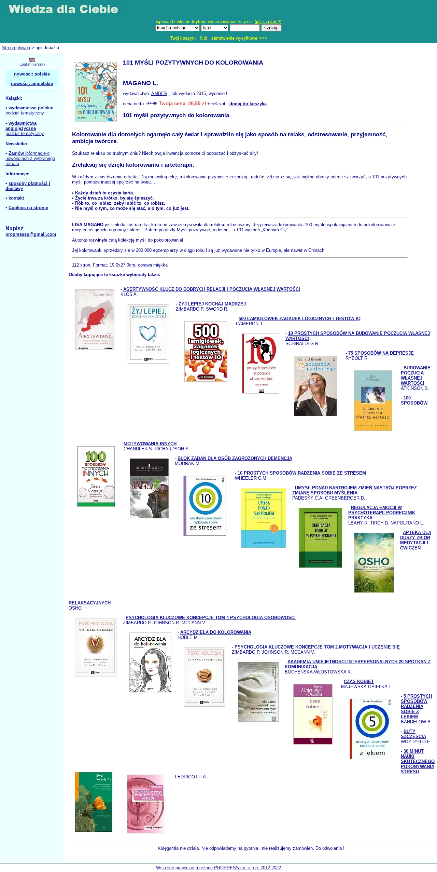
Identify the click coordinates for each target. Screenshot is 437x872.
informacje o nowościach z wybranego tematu (30, 158)
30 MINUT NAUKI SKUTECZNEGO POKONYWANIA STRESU (418, 761)
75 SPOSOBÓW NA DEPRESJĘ (381, 353)
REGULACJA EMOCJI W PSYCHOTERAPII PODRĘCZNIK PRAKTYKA (381, 512)
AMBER (159, 93)
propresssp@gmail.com (30, 234)
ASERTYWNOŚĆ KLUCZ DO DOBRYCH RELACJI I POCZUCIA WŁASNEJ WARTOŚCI (211, 289)
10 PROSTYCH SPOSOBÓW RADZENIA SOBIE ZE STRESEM (302, 473)
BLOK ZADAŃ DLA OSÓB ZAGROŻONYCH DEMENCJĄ (235, 458)
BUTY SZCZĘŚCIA (413, 734)
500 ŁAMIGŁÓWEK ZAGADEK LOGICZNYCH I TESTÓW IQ (300, 318)
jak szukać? (268, 21)
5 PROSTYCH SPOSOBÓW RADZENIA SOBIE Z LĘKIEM (416, 706)
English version (32, 64)
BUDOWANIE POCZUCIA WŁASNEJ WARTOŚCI (416, 375)
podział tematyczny (24, 112)
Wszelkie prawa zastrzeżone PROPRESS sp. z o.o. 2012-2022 (218, 867)
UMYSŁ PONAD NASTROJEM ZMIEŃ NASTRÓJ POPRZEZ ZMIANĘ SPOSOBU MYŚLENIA (354, 490)
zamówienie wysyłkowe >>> (239, 38)
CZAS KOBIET (359, 681)
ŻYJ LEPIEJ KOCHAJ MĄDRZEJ (212, 303)
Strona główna (16, 47)
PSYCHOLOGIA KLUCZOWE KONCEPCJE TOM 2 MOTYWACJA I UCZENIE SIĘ (317, 647)
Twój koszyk (182, 38)
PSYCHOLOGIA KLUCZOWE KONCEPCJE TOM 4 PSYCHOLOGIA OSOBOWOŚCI (211, 617)
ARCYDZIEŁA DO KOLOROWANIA (215, 632)
